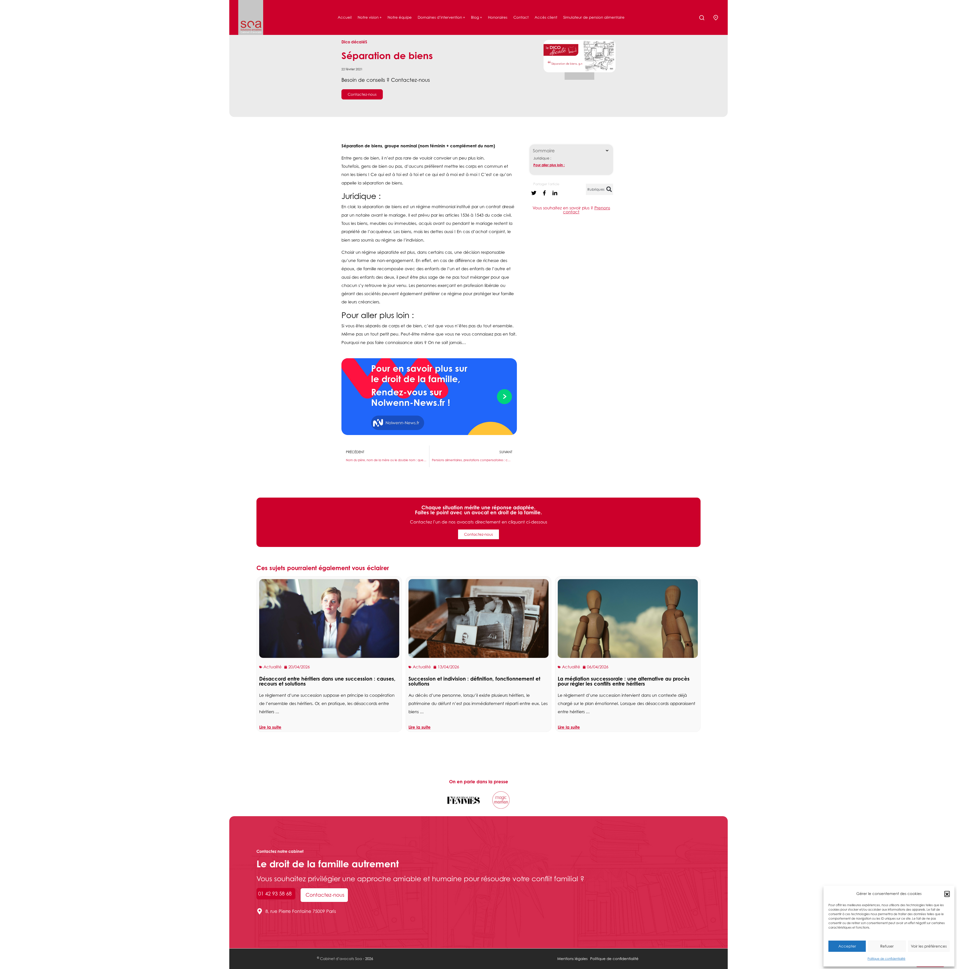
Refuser (887, 946)
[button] (947, 893)
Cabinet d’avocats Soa (341, 958)
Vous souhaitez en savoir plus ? (571, 210)
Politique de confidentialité (886, 959)
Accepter (847, 946)
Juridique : (542, 158)
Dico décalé (353, 41)
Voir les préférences (929, 946)
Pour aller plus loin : (549, 165)
